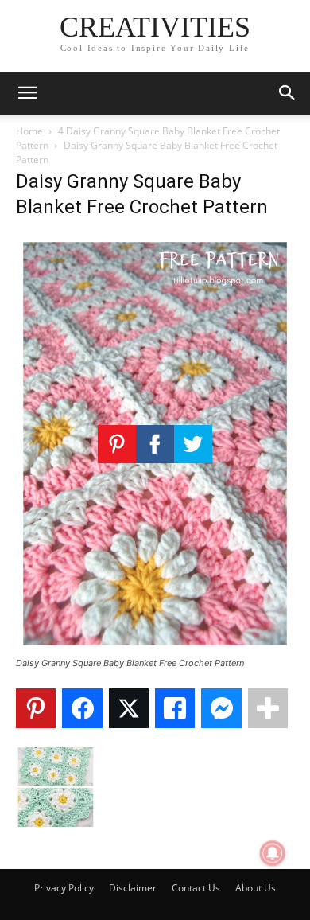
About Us (255, 888)
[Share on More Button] (268, 708)
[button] (27, 93)
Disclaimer (133, 888)
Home (29, 131)
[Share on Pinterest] (36, 708)
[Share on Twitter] (129, 708)
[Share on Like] (175, 708)
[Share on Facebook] (82, 708)
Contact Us (196, 888)
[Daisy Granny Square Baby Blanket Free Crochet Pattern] (155, 648)
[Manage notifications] (272, 853)
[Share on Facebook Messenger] (221, 708)
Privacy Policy (64, 888)
